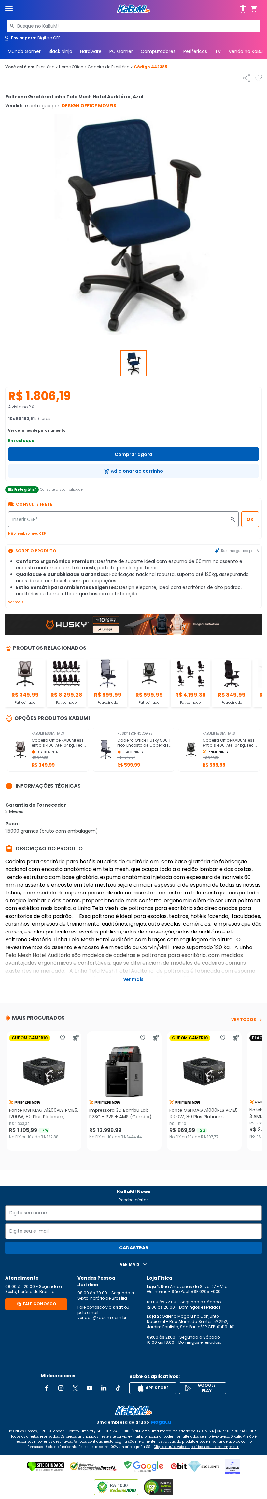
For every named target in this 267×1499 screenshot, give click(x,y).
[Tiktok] (118, 1388)
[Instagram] (61, 1388)
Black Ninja (60, 51)
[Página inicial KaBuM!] (133, 9)
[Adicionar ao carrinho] (75, 1038)
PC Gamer (121, 51)
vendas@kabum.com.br (101, 1317)
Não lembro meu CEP (27, 533)
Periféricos (195, 51)
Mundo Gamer (24, 51)
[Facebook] (46, 1388)
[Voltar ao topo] (133, 1410)
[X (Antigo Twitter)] (75, 1388)
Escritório (47, 67)
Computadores (158, 51)
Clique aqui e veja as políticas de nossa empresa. (196, 1446)
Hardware (91, 51)
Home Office (72, 67)
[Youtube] (89, 1388)
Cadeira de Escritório (110, 67)
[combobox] (133, 26)
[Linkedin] (104, 1388)
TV (218, 51)
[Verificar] (45, 1466)
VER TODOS (243, 1019)
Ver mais (15, 602)
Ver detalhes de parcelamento (36, 430)
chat (118, 1307)
